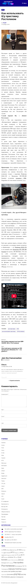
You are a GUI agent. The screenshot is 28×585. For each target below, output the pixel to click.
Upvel (2, 486)
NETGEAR (3, 465)
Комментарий (4, 394)
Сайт (2, 423)
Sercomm (3, 478)
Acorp (2, 445)
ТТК (25, 566)
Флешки (3, 519)
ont (19, 552)
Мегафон (11, 562)
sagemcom (4, 555)
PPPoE (22, 552)
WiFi (2, 488)
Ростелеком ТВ (19, 566)
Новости (3, 522)
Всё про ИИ (4, 506)
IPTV (3, 9)
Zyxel (2, 498)
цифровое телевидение (16, 577)
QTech (3, 470)
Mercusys (3, 463)
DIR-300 (23, 550)
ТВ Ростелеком (20, 331)
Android (3, 442)
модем (24, 569)
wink (16, 557)
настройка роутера (14, 571)
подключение (4, 574)
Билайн (4, 560)
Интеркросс (4, 509)
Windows (3, 491)
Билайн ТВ (10, 560)
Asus (2, 447)
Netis (2, 468)
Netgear (16, 552)
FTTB (2, 552)
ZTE (2, 496)
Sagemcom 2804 (10, 555)
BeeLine (12, 550)
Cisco (2, 450)
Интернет (4, 563)
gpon (5, 552)
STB (18, 328)
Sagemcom (4, 476)
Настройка (18, 562)
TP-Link (3, 483)
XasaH (4, 22)
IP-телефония (5, 501)
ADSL (5, 550)
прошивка (10, 574)
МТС (8, 562)
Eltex (2, 455)
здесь (24, 180)
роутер (17, 574)
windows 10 (11, 557)
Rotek (2, 473)
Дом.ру (21, 560)
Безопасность (5, 504)
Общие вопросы (5, 511)
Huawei (3, 458)
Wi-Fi (22, 555)
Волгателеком (15, 560)
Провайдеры (4, 514)
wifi (2, 557)
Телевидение (4, 569)
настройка (4, 571)
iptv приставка (11, 328)
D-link (2, 452)
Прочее (3, 516)
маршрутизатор (15, 569)
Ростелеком (7, 565)
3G (2, 550)
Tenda (2, 481)
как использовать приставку (8, 331)
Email (3, 416)
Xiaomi (3, 493)
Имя (2, 409)
